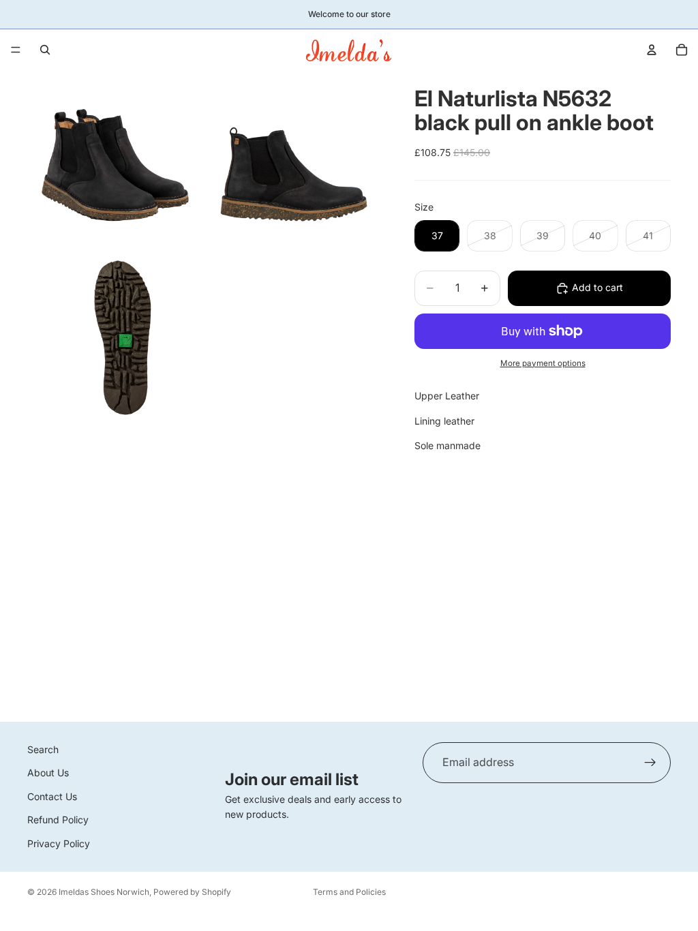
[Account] (652, 50)
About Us (48, 772)
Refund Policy (58, 819)
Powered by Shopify (192, 892)
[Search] (45, 50)
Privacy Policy (58, 843)
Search (43, 749)
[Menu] (15, 49)
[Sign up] (650, 762)
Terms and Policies (349, 892)
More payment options (543, 363)
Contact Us (52, 796)
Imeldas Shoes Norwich (104, 892)
